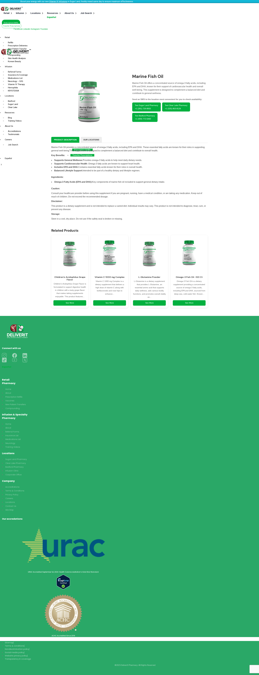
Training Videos (15, 121)
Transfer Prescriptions (82, 155)
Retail (6, 13)
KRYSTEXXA (13, 91)
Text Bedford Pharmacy (145, 117)
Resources (52, 13)
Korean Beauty (14, 61)
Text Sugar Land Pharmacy (146, 106)
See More (70, 303)
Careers (8, 139)
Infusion (20, 13)
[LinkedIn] (25, 355)
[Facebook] (14, 355)
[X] (25, 360)
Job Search (86, 13)
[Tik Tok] (4, 360)
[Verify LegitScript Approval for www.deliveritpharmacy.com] (63, 582)
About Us (69, 13)
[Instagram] (4, 355)
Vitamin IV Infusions (58, 1)
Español (51, 17)
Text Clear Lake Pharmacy (176, 106)
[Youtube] (14, 360)
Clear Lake (12, 107)
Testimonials (13, 134)
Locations (35, 13)
